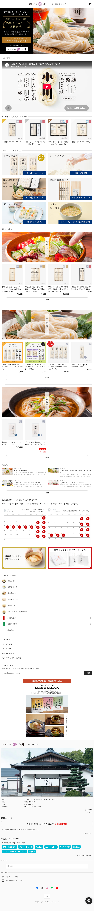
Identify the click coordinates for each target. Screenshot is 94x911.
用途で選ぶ (11, 618)
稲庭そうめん (12, 587)
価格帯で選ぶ (12, 624)
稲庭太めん (11, 593)
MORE (47, 493)
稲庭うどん (11, 581)
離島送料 (10, 630)
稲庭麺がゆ (11, 606)
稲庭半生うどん (13, 599)
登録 (88, 673)
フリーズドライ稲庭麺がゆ (17, 612)
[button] (2, 31)
